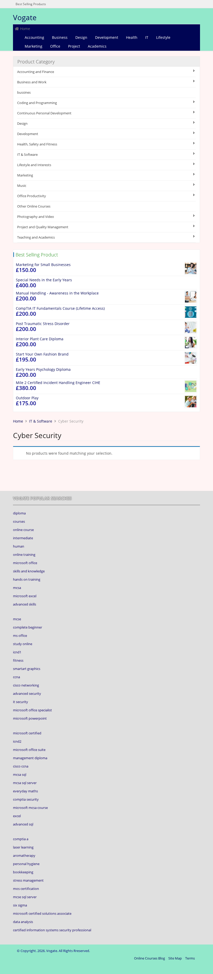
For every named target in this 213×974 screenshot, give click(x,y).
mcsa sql (19, 774)
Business (60, 37)
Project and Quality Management (42, 227)
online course (23, 529)
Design (81, 37)
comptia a (20, 839)
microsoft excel (24, 596)
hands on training (26, 579)
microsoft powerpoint (30, 718)
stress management (28, 880)
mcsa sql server (25, 782)
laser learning (23, 847)
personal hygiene (26, 863)
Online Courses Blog (149, 958)
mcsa (17, 587)
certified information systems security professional (52, 930)
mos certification (26, 888)
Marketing (33, 46)
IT (146, 37)
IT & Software (27, 154)
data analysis (23, 921)
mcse (17, 619)
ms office (20, 635)
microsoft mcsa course (30, 807)
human (18, 546)
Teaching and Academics (36, 237)
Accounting (34, 37)
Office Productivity (31, 196)
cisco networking (26, 685)
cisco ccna (20, 766)
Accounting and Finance (35, 71)
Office (55, 46)
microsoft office (25, 562)
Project (74, 46)
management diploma (30, 758)
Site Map (175, 958)
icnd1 (17, 652)
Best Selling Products (31, 4)
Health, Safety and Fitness (37, 144)
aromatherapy (24, 855)
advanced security (27, 693)
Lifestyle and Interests (34, 165)
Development (106, 37)
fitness (18, 660)
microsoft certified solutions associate (42, 913)
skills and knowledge (29, 571)
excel (17, 816)
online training (24, 554)
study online (22, 643)
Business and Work (31, 82)
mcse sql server (25, 897)
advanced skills (24, 604)
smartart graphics (26, 668)
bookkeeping (23, 872)
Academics (97, 46)
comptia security (26, 799)
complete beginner (27, 627)
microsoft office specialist (32, 710)
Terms (190, 958)
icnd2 (17, 741)
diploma (19, 513)
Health (131, 37)
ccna (16, 677)
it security (20, 701)
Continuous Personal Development (44, 113)
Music (21, 185)
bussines (24, 92)
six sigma (20, 905)
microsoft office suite (29, 749)
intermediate (23, 538)
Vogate (25, 17)
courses (19, 521)
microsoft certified (27, 733)
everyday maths (25, 791)
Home (24, 28)
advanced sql (23, 824)
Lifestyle (163, 37)
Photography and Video (35, 216)
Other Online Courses (33, 206)
